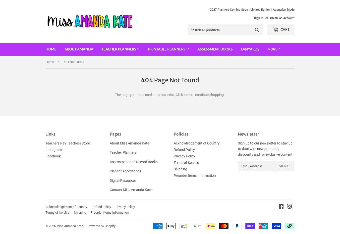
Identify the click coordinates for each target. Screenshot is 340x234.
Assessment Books (215, 49)
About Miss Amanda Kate (129, 143)
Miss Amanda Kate (70, 226)
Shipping (180, 169)
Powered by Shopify (101, 226)
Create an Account (282, 18)
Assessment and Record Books (134, 162)
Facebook (53, 156)
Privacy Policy (184, 156)
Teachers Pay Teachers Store (68, 143)
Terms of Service (186, 163)
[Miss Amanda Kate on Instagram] (289, 207)
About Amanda (78, 49)
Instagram (54, 150)
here (187, 95)
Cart (284, 29)
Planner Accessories (125, 171)
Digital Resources (123, 181)
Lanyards (250, 49)
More (272, 49)
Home (51, 49)
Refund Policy (184, 150)
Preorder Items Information (195, 176)
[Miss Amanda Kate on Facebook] (281, 207)
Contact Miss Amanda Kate (131, 190)
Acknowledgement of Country (197, 143)
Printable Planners (167, 49)
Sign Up (285, 166)
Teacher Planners (119, 49)
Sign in (258, 18)
